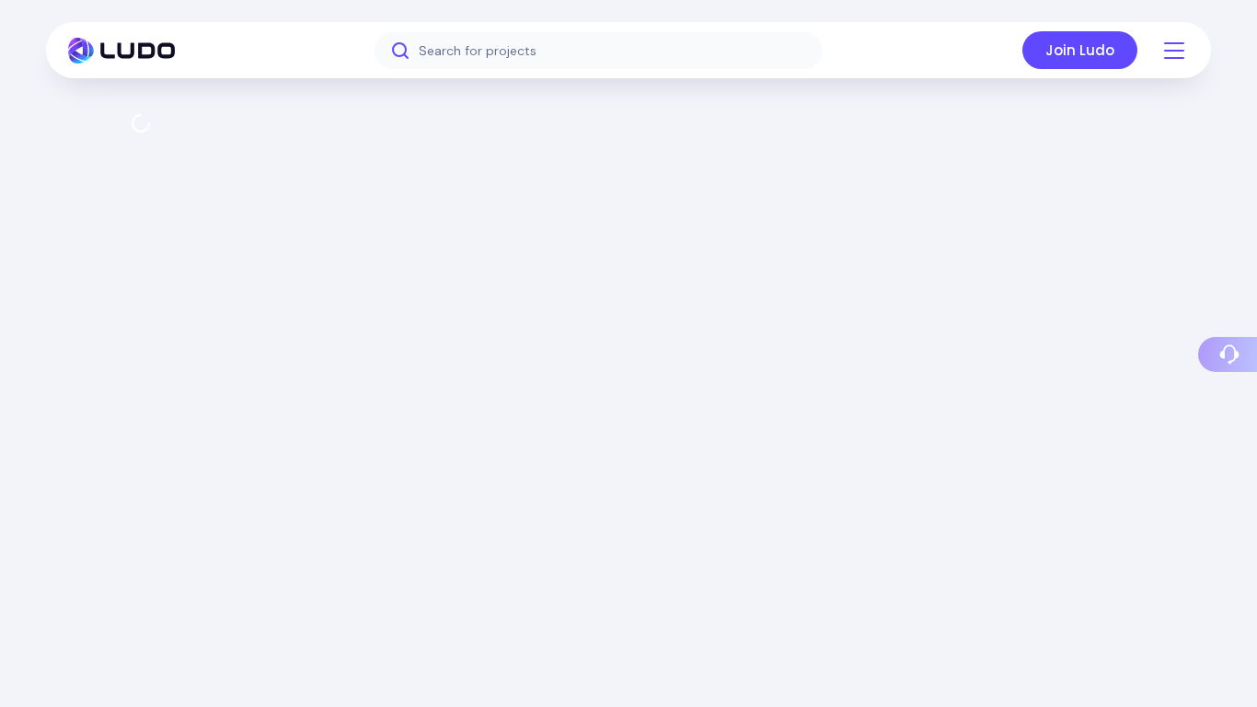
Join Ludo (1079, 50)
